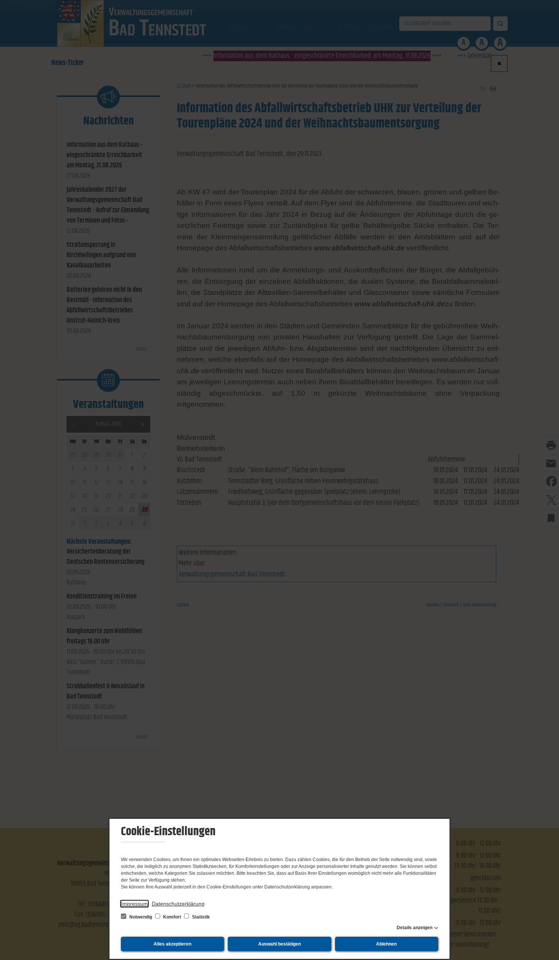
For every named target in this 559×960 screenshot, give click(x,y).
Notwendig (140, 917)
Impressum (134, 904)
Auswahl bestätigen (279, 944)
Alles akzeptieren (172, 944)
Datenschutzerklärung (178, 904)
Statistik (200, 917)
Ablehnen (386, 944)
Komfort (172, 917)
